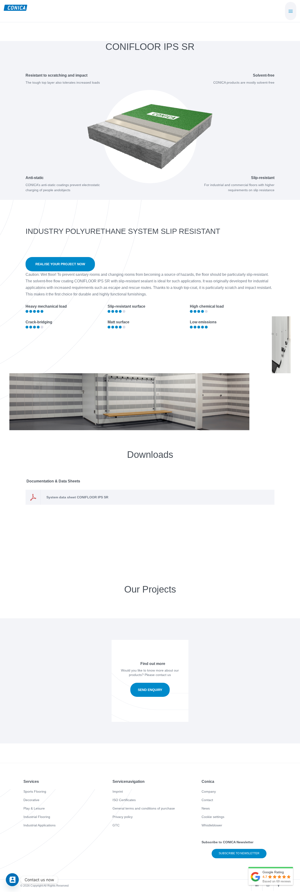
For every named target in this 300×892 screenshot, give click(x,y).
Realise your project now (60, 264)
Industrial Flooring (36, 817)
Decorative (31, 800)
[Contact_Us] (12, 879)
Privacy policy (122, 817)
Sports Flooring (34, 791)
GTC (116, 825)
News (206, 808)
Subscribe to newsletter (239, 853)
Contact (207, 800)
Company (209, 791)
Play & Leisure (34, 808)
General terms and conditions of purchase (143, 808)
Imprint (117, 791)
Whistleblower (212, 825)
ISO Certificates (124, 800)
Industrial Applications (39, 825)
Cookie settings (213, 817)
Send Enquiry (150, 690)
